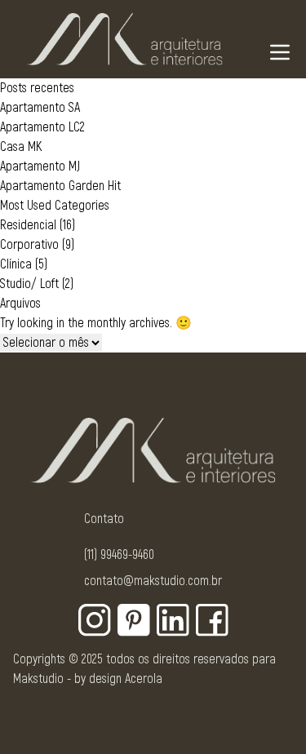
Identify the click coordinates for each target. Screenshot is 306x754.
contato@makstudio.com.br (153, 581)
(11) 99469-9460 (119, 555)
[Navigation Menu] (280, 52)
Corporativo (29, 245)
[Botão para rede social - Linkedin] (173, 620)
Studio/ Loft (29, 284)
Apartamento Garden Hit (60, 186)
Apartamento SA (40, 108)
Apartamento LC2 (42, 127)
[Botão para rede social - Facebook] (212, 620)
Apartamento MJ (40, 166)
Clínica (16, 264)
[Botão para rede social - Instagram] (94, 620)
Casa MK (21, 147)
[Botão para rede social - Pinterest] (134, 620)
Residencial (28, 225)
